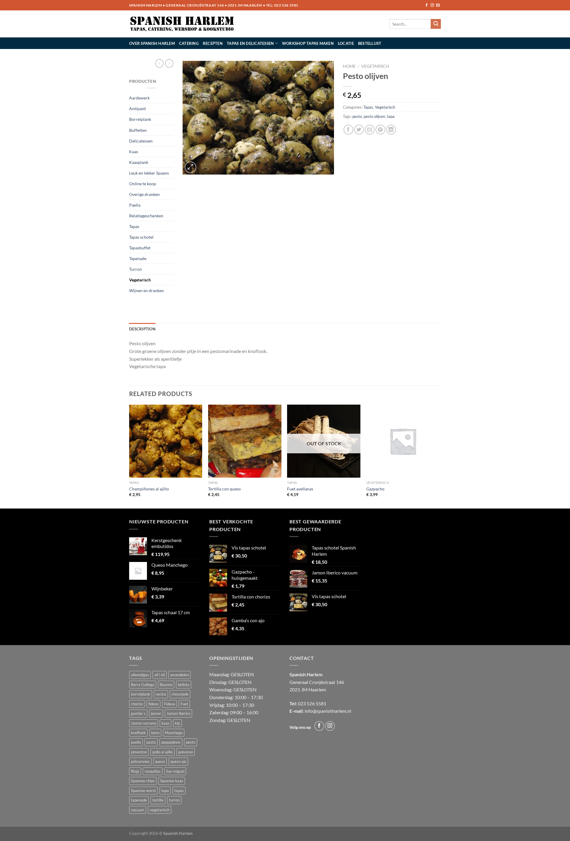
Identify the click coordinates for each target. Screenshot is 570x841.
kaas (166, 723)
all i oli (159, 674)
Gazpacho (375, 488)
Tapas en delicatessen (250, 43)
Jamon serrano (143, 723)
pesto (357, 116)
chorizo (137, 703)
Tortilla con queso (224, 488)
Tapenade (137, 258)
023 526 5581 (286, 5)
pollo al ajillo (162, 752)
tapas (179, 790)
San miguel (175, 771)
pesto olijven (374, 116)
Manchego (174, 732)
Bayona (166, 684)
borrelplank (140, 694)
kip (177, 723)
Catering (189, 43)
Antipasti (137, 108)
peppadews (170, 742)
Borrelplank (140, 119)
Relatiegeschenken (146, 215)
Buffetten (138, 130)
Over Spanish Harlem (152, 43)
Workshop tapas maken (308, 43)
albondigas (140, 674)
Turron (135, 269)
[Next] (439, 456)
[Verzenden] (436, 24)
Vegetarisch (140, 279)
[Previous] (129, 456)
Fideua (169, 703)
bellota (183, 684)
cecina (161, 694)
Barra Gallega (142, 684)
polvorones (140, 761)
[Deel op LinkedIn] (391, 129)
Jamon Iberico (178, 713)
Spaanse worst (143, 790)
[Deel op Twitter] (359, 129)
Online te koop (142, 183)
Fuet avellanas (300, 488)
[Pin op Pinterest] (380, 129)
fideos (153, 703)
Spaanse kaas (171, 780)
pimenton (139, 752)
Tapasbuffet (140, 247)
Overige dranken (144, 194)
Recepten (213, 43)
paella (136, 742)
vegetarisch (160, 809)
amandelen (179, 674)
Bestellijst (369, 43)
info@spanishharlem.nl (328, 711)
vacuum (137, 809)
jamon (156, 713)
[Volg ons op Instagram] (432, 5)
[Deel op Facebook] (348, 129)
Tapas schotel (141, 237)
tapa (391, 116)
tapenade (139, 800)
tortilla (158, 800)
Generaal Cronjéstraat (312, 682)
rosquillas (153, 771)
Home (349, 66)
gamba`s (138, 713)
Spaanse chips (143, 780)
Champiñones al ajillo (149, 488)
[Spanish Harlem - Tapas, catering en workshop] (182, 24)
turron (174, 800)
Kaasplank (138, 162)
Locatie (346, 43)
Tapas (134, 226)
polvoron (185, 752)
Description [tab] (142, 329)
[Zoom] (190, 167)
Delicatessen (141, 140)
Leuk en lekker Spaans (149, 172)
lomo (155, 732)
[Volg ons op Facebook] (426, 5)
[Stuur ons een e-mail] (438, 5)
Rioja (135, 771)
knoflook (138, 732)
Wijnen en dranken (146, 290)
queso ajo (178, 761)
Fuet (184, 703)
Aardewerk (139, 97)
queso (160, 761)
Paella (134, 205)
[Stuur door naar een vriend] (370, 129)
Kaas (133, 151)
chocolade (180, 694)
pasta (151, 742)
